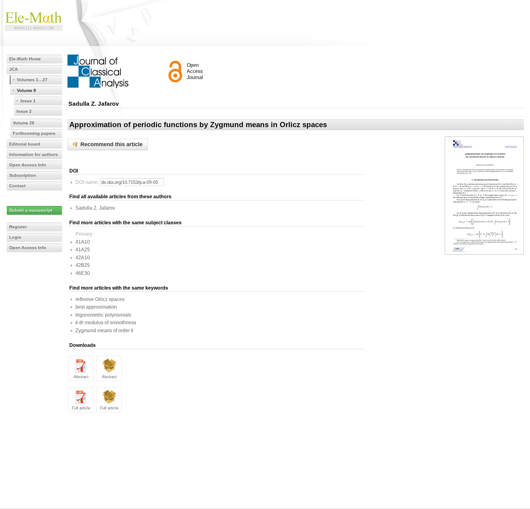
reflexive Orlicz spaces (100, 299)
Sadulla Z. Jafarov (95, 208)
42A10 (82, 257)
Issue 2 (24, 111)
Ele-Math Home (25, 58)
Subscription (22, 175)
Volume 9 (26, 90)
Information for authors (33, 154)
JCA (13, 69)
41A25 (82, 249)
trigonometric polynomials (103, 314)
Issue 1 (28, 100)
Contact (17, 185)
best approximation (96, 307)
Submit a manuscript (30, 210)
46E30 (82, 273)
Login (15, 237)
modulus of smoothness (105, 322)
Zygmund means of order (104, 330)
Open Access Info (27, 164)
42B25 (82, 265)
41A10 (82, 242)
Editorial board (24, 144)
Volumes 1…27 (32, 79)
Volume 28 (23, 122)
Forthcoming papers (34, 133)
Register (18, 226)
